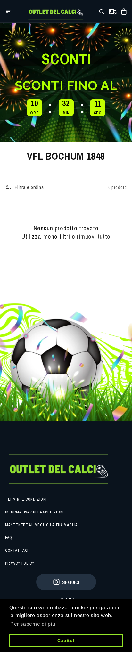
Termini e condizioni (26, 499)
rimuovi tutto (94, 236)
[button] (8, 11)
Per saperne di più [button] (32, 624)
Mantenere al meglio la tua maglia (41, 524)
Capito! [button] (66, 640)
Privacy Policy (19, 563)
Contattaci (17, 550)
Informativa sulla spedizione (35, 512)
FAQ (8, 537)
